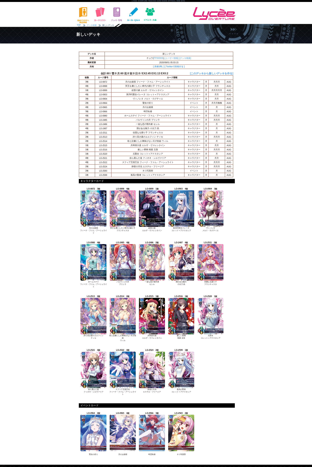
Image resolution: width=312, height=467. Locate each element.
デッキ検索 (92, 25)
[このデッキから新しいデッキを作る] (211, 73)
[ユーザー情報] (172, 58)
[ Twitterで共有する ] (175, 66)
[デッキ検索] (185, 58)
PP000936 (158, 58)
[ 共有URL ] (158, 66)
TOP (78, 25)
